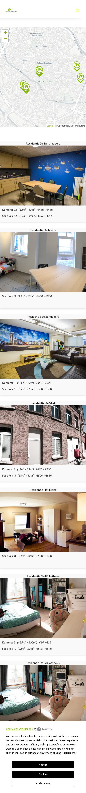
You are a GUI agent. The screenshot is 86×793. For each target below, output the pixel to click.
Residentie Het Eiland (43, 489)
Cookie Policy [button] (57, 748)
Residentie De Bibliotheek (43, 576)
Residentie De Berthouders (43, 143)
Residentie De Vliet (43, 403)
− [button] (5, 38)
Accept (43, 764)
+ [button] (5, 32)
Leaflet (50, 125)
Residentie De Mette (43, 230)
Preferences (43, 783)
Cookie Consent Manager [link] (19, 729)
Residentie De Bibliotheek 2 (43, 662)
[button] (78, 10)
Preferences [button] (69, 753)
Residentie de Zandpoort (43, 316)
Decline (43, 774)
